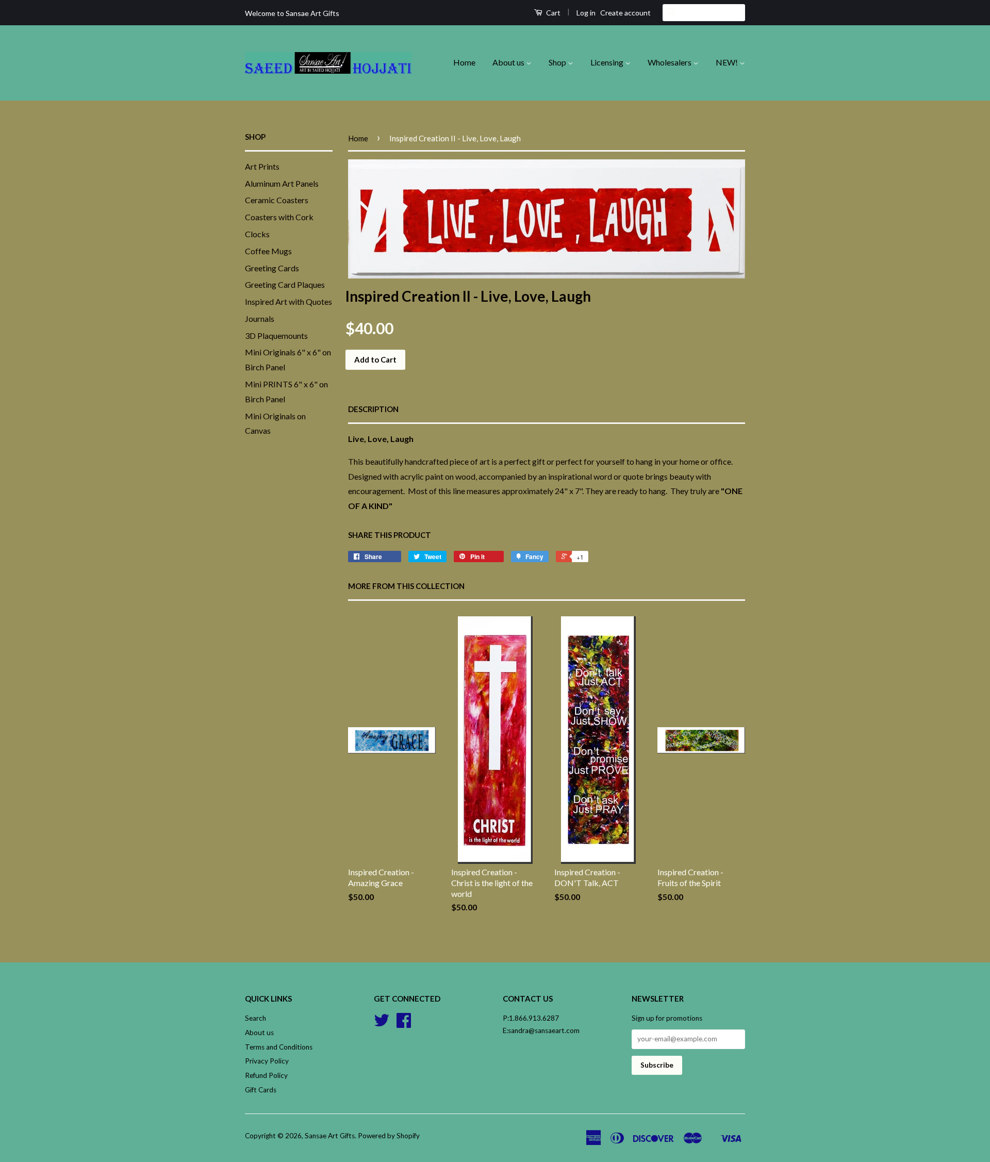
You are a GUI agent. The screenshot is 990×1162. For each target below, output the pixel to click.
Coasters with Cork (279, 217)
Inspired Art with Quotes (288, 301)
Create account (625, 12)
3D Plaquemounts (276, 335)
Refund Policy (266, 1075)
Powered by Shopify (389, 1136)
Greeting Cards (272, 268)
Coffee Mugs (268, 251)
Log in (586, 12)
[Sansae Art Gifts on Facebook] (403, 1024)
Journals (259, 318)
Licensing (607, 62)
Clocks (257, 234)
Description (373, 409)
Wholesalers (670, 62)
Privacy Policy (267, 1061)
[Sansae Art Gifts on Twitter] (381, 1024)
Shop (558, 62)
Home (464, 62)
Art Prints (262, 166)
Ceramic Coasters (276, 200)
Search (255, 1018)
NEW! (727, 62)
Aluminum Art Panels (282, 183)
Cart (552, 12)
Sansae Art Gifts (330, 1136)
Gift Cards (260, 1090)
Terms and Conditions (278, 1047)
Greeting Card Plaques (285, 284)
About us (509, 62)
